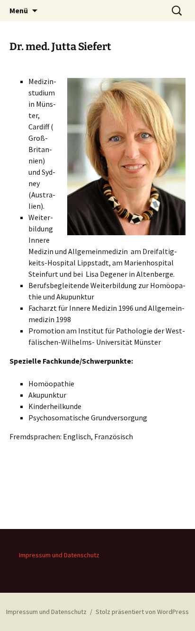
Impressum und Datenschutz (59, 555)
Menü (18, 10)
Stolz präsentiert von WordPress (142, 611)
